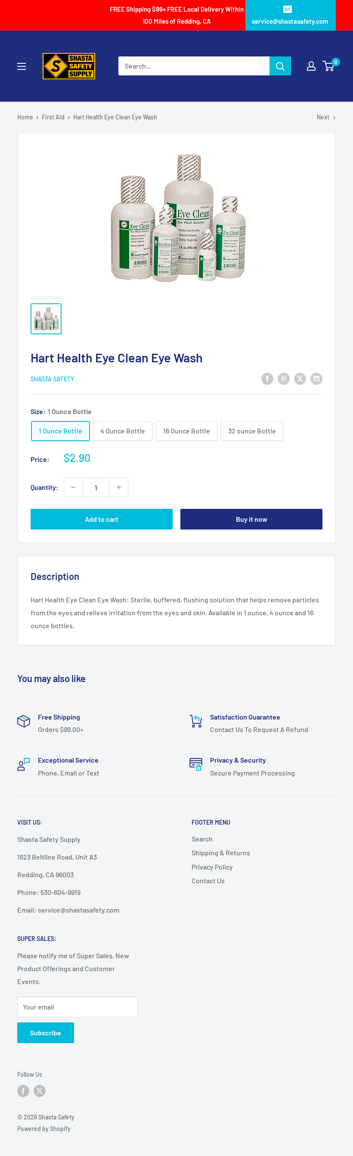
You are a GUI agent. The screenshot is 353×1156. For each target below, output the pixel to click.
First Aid (53, 117)
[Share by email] (316, 378)
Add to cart (101, 519)
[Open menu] (21, 66)
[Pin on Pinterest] (284, 378)
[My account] (311, 66)
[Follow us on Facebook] (23, 1091)
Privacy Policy (212, 867)
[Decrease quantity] (73, 487)
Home (25, 117)
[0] (328, 66)
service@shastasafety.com (290, 21)
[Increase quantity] (119, 487)
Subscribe (45, 1032)
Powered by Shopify (44, 1128)
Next (323, 117)
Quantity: (45, 487)
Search (202, 839)
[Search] (280, 65)
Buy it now (251, 519)
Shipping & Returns (221, 852)
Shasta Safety (52, 379)
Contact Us (208, 880)
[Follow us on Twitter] (40, 1091)
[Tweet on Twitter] (300, 378)
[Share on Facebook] (267, 378)
